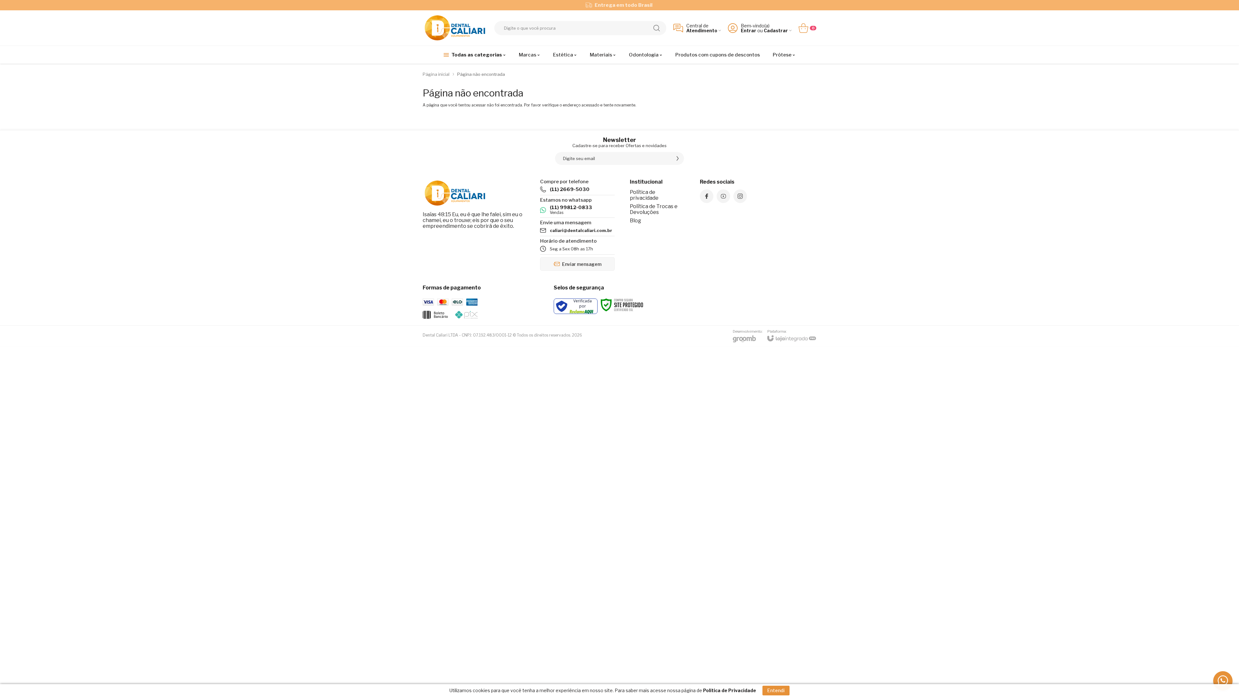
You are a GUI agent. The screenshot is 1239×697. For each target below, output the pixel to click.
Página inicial (436, 74)
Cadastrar (776, 30)
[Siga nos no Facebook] (706, 196)
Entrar (748, 30)
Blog (635, 220)
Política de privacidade (644, 195)
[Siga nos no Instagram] (740, 196)
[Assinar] (677, 158)
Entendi (776, 690)
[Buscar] (656, 28)
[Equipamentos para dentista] (455, 28)
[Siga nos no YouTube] (723, 196)
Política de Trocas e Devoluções (654, 209)
